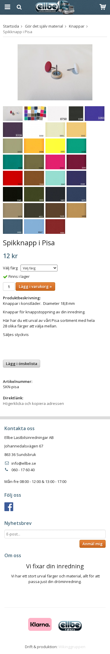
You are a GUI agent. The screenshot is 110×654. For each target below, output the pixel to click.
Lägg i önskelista (21, 363)
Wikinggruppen (71, 646)
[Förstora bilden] (55, 72)
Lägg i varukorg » (35, 286)
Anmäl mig (92, 543)
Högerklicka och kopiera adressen (33, 403)
